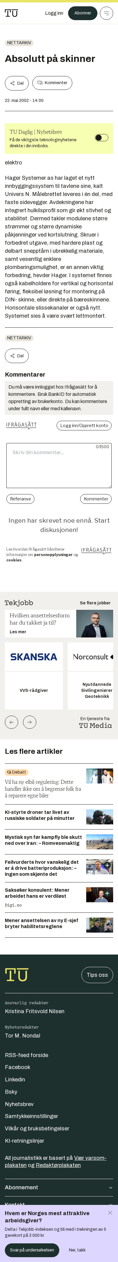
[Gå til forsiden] (11, 13)
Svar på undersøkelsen (32, 1250)
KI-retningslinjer (24, 1141)
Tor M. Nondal (22, 1036)
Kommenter (56, 83)
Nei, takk (77, 1250)
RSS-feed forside (26, 1055)
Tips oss (97, 975)
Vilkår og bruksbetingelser (37, 1129)
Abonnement (21, 1187)
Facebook (17, 1067)
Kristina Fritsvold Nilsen (34, 1011)
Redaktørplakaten (58, 1165)
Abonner (82, 13)
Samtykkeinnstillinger (31, 1116)
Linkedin (15, 1080)
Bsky (11, 1092)
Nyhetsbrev (19, 1104)
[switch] (101, 137)
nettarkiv (19, 43)
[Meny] (106, 13)
